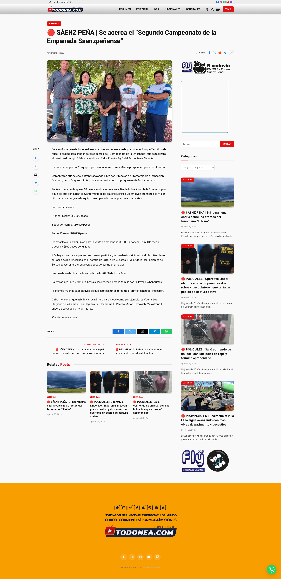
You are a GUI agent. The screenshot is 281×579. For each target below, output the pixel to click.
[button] (271, 569)
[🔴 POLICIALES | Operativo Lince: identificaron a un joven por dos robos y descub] (109, 382)
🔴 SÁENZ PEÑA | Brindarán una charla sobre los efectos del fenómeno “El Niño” (66, 405)
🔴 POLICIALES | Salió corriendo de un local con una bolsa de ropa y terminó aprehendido (151, 407)
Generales (193, 9)
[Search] (212, 9)
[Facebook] (35, 158)
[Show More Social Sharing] (231, 52)
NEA (156, 9)
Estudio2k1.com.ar (151, 567)
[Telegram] (35, 182)
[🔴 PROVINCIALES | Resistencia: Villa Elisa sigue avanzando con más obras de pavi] (207, 396)
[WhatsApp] (35, 191)
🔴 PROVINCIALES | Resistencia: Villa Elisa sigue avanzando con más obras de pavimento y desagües (207, 420)
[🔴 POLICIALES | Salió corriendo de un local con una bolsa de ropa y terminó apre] (152, 382)
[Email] (35, 174)
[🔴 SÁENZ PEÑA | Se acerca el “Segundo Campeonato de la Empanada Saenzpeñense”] (109, 101)
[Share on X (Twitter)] (214, 52)
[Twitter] (35, 166)
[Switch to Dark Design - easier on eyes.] (50, 2)
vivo (228, 9)
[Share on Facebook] (209, 52)
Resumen (125, 9)
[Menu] (218, 9)
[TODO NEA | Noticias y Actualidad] (65, 9)
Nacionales (173, 9)
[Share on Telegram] (225, 52)
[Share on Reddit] (219, 52)
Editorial (142, 9)
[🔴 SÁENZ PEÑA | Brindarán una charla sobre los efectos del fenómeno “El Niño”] (66, 382)
